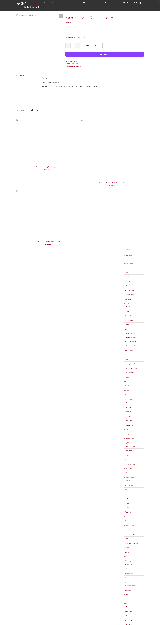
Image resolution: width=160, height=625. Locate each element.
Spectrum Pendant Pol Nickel (48, 241)
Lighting (128, 443)
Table (127, 556)
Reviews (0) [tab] (20, 75)
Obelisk (127, 473)
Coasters (129, 569)
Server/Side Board (131, 534)
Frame (127, 395)
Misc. (127, 459)
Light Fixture (76, 63)
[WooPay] (104, 54)
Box (126, 286)
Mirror (127, 455)
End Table (128, 386)
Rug (126, 516)
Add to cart (92, 45)
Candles (128, 299)
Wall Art (128, 603)
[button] (61, 16)
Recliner (128, 512)
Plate (127, 507)
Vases (128, 355)
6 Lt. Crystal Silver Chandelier (112, 182)
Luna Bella (77, 66)
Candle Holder (130, 290)
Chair (127, 303)
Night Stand (129, 468)
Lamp (127, 434)
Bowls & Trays (131, 337)
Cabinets (129, 407)
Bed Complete (130, 277)
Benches (129, 403)
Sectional (128, 530)
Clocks (128, 481)
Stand (127, 547)
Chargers (129, 564)
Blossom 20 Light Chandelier (48, 167)
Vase (126, 599)
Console (128, 325)
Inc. (71, 66)
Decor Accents (130, 333)
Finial (127, 390)
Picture (127, 499)
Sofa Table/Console (131, 543)
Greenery (128, 420)
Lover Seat (128, 451)
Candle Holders (131, 341)
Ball (126, 272)
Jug (126, 429)
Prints (128, 616)
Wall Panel (129, 620)
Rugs (127, 521)
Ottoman (128, 490)
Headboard (129, 425)
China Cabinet (130, 316)
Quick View (45, 142)
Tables (128, 416)
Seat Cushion (129, 525)
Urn (126, 594)
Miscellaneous (130, 464)
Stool (127, 552)
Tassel (127, 578)
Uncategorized (130, 590)
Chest (127, 311)
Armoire (128, 259)
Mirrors (128, 607)
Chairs (128, 412)
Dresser (127, 377)
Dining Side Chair (131, 368)
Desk (127, 359)
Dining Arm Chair (131, 364)
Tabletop (128, 561)
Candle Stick (129, 294)
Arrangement (130, 263)
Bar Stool (129, 307)
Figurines (129, 350)
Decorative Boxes (132, 346)
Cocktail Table (130, 320)
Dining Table (129, 373)
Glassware (129, 573)
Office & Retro (130, 477)
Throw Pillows (131, 586)
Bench (127, 281)
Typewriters (130, 485)
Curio (127, 329)
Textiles (127, 582)
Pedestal (128, 494)
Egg (126, 381)
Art (126, 268)
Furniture (128, 399)
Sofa (126, 539)
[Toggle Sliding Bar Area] (158, 1)
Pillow (127, 503)
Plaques (129, 611)
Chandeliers (130, 446)
